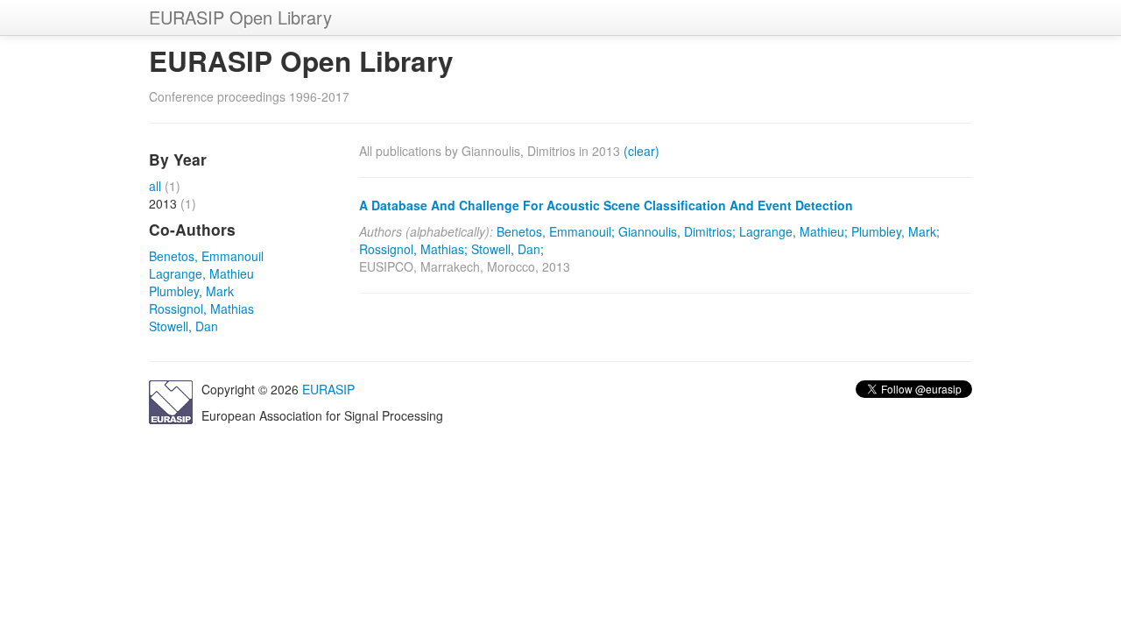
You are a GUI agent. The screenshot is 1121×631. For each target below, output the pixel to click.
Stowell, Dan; (507, 249)
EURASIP (328, 389)
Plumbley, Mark (191, 291)
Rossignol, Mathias (201, 308)
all (155, 186)
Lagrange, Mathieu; (793, 231)
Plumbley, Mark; (895, 231)
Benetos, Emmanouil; (556, 231)
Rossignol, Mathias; (413, 249)
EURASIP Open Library (240, 17)
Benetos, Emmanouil (206, 256)
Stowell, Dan (183, 326)
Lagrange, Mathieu (201, 273)
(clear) (641, 151)
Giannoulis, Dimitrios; (677, 231)
